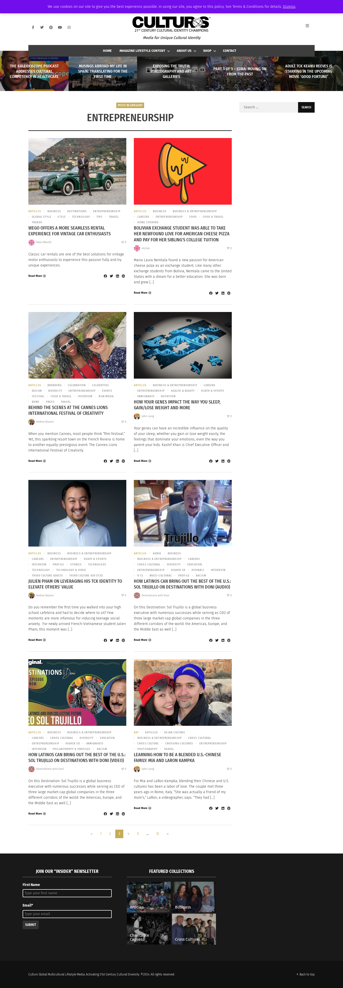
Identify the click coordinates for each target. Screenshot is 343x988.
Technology (81, 216)
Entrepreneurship (107, 211)
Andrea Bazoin (45, 421)
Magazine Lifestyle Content (142, 51)
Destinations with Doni (155, 595)
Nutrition (168, 396)
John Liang (148, 416)
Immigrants (146, 396)
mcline (146, 248)
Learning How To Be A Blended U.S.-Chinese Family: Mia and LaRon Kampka (177, 757)
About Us (184, 51)
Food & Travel (213, 216)
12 (157, 834)
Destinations (77, 211)
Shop (207, 51)
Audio (157, 553)
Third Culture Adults (47, 575)
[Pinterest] (50, 27)
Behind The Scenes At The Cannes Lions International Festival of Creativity (68, 410)
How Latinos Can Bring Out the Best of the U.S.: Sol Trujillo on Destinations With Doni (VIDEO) (77, 757)
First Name (31, 885)
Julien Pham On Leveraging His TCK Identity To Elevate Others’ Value (75, 584)
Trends (37, 222)
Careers (143, 216)
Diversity (55, 390)
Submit (30, 925)
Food (193, 216)
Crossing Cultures (179, 743)
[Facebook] (32, 27)
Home (107, 51)
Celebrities (100, 385)
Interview (85, 396)
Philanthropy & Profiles (71, 749)
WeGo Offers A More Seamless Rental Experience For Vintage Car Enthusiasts (69, 231)
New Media (106, 396)
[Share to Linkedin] (117, 276)
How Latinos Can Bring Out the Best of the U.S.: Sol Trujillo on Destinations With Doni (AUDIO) (182, 584)
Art (136, 732)
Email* (28, 905)
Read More (35, 276)
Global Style (41, 216)
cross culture (148, 743)
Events (107, 390)
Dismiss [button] (289, 7)
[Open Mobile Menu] (310, 27)
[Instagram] (69, 27)
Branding (54, 385)
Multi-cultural (161, 575)
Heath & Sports (212, 390)
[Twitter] (41, 27)
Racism (201, 575)
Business (54, 211)
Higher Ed (178, 570)
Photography (147, 749)
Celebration (77, 385)
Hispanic (198, 570)
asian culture (174, 732)
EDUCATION (194, 564)
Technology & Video (71, 570)
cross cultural (148, 564)
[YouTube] (60, 27)
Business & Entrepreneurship (195, 211)
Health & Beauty (183, 390)
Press (50, 401)
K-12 (140, 575)
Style (62, 216)
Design (37, 390)
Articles (34, 211)
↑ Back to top (305, 974)
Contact (229, 51)
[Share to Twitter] (111, 276)
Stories (76, 564)
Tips (99, 216)
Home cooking (147, 222)
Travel (114, 216)
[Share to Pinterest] (123, 276)
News (35, 401)
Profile (58, 564)
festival (38, 396)
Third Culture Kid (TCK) (86, 575)
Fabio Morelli (43, 242)
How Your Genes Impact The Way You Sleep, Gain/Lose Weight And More (177, 405)
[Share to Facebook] (105, 276)
